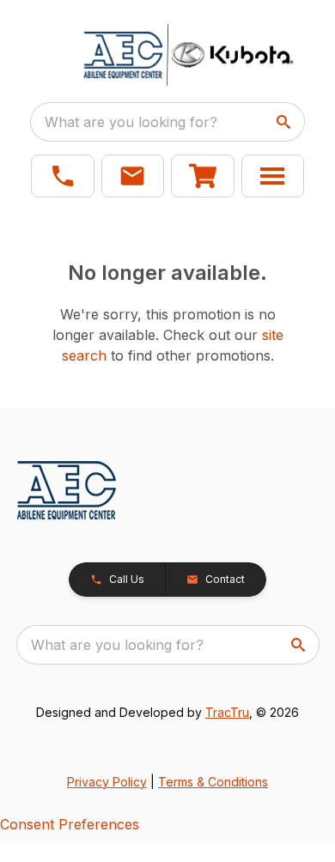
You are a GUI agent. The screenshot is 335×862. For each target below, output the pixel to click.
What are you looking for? (131, 122)
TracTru (227, 712)
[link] (202, 176)
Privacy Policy (107, 781)
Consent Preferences (69, 824)
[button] (62, 176)
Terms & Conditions (213, 781)
